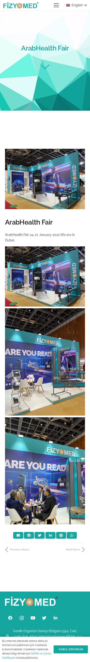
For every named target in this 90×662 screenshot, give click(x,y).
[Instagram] (21, 618)
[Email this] (18, 535)
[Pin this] (61, 535)
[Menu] (56, 5)
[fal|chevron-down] (45, 66)
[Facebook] (10, 618)
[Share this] (29, 535)
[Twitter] (44, 618)
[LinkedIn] (55, 618)
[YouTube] (33, 618)
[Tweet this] (40, 535)
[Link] (21, 5)
